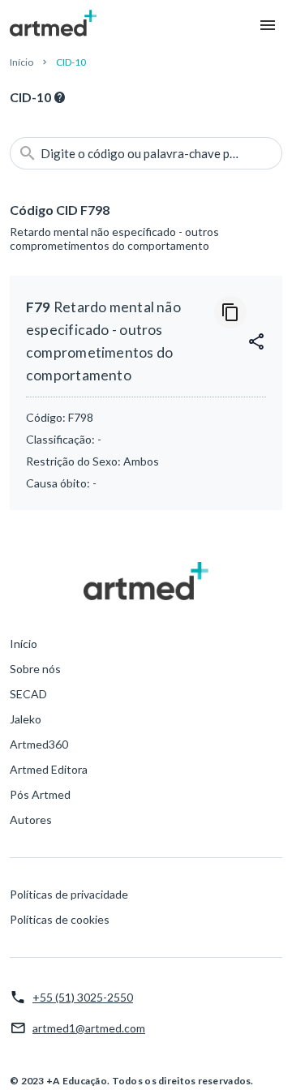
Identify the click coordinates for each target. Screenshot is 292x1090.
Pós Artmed (40, 794)
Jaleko (25, 719)
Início (21, 62)
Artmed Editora (49, 769)
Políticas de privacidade (69, 894)
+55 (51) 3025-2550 (82, 997)
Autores (31, 819)
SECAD (28, 694)
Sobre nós (35, 669)
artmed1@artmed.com (88, 1028)
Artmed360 (39, 744)
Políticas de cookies (60, 919)
